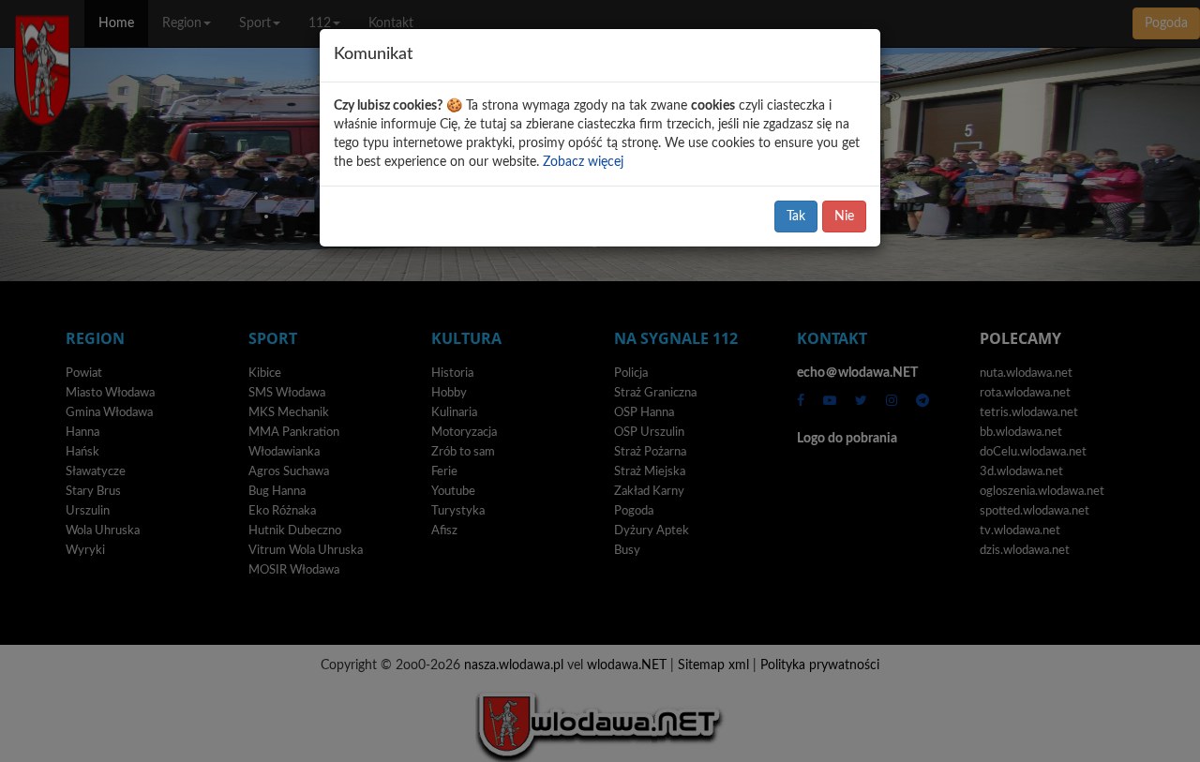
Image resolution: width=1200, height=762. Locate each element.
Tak (796, 216)
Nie (844, 216)
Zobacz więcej (583, 162)
